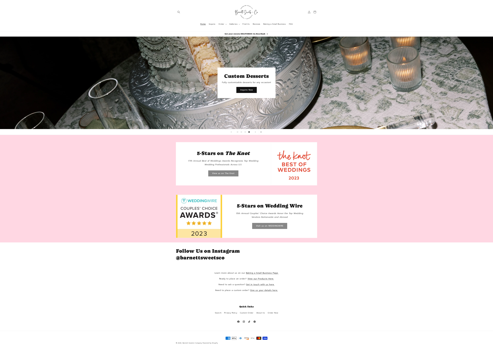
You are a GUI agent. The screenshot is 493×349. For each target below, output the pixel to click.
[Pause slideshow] (262, 132)
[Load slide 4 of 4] (249, 132)
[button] (179, 12)
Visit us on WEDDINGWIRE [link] (269, 225)
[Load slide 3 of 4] (245, 132)
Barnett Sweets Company (192, 343)
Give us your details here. (264, 290)
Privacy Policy (230, 313)
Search (218, 313)
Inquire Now (246, 90)
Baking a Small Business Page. (262, 273)
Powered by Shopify (210, 343)
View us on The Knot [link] (223, 173)
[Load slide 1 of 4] (237, 132)
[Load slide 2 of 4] (241, 132)
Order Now (273, 313)
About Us (260, 313)
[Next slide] (255, 132)
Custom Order (246, 313)
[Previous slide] (231, 132)
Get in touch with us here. (260, 284)
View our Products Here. (261, 278)
